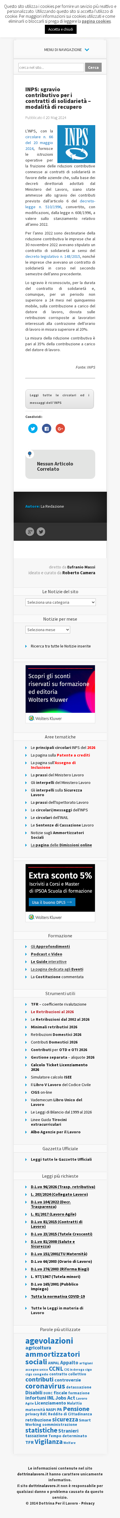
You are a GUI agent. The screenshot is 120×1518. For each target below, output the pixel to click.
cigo (88, 1370)
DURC (48, 1393)
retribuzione (38, 1420)
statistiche (41, 1430)
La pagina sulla (60, 755)
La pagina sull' (53, 765)
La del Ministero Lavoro (57, 775)
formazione (79, 1393)
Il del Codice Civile (61, 1084)
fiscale (60, 1393)
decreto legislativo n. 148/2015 (52, 256)
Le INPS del (63, 747)
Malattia (74, 1403)
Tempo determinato (67, 1435)
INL (50, 1397)
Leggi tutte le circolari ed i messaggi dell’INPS (59, 399)
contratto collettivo (67, 1374)
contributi (39, 1379)
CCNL (56, 1368)
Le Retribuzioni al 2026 (52, 1011)
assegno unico (36, 1370)
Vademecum (56, 1102)
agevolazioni (49, 1340)
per (59, 1049)
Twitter (40, 532)
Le (60, 1019)
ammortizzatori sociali (52, 1357)
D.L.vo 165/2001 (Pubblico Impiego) (54, 1286)
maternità (35, 1409)
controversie (67, 1380)
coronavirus (45, 1386)
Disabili (34, 1392)
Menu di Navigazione (63, 50)
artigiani (86, 1363)
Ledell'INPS (59, 810)
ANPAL (53, 1363)
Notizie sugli (57, 835)
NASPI (51, 1409)
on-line (41, 1092)
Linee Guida (49, 1122)
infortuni (35, 1398)
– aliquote (62, 1057)
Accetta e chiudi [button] (60, 29)
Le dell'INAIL (49, 817)
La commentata (57, 976)
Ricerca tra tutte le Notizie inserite (61, 646)
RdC (43, 1414)
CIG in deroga (74, 1370)
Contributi (54, 1042)
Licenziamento (50, 1403)
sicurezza (65, 1419)
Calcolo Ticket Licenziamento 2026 (59, 1067)
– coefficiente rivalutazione (59, 1004)
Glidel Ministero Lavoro (61, 782)
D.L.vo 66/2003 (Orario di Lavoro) (61, 1261)
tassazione (36, 1435)
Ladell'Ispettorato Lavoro (60, 802)
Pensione (76, 1409)
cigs (28, 1374)
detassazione (78, 1387)
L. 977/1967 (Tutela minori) (55, 1276)
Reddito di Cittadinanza (70, 1414)
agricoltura (38, 1347)
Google (29, 532)
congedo (40, 1374)
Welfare (69, 1443)
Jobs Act (65, 1397)
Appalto (69, 1363)
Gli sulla (56, 792)
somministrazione (59, 1424)
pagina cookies (96, 21)
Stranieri (68, 1431)
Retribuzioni (56, 1034)
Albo (56, 1131)
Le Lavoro (62, 825)
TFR (29, 1442)
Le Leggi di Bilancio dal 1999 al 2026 (61, 1112)
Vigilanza (49, 1441)
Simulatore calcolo (51, 1077)
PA (59, 1409)
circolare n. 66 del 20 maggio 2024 (39, 142)
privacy (32, 1414)
